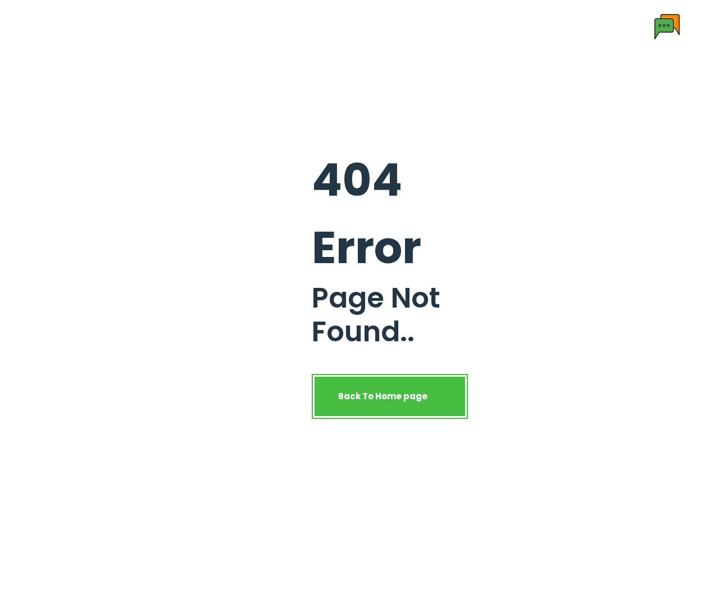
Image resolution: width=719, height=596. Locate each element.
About (197, 26)
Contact (411, 26)
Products (245, 26)
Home (155, 26)
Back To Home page (383, 396)
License (361, 26)
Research (308, 26)
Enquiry (460, 26)
